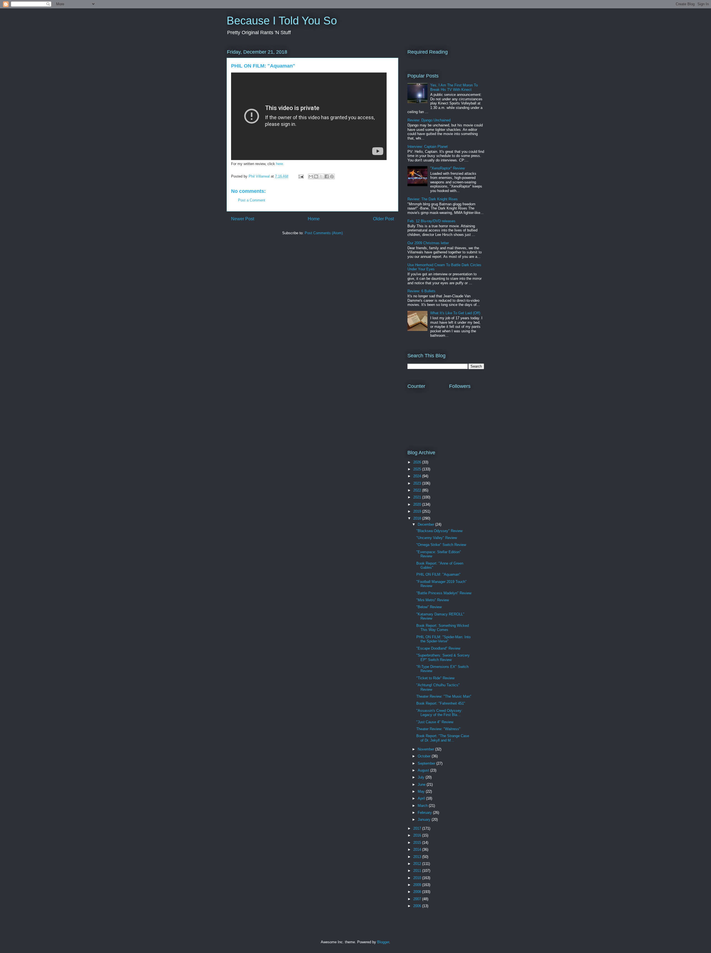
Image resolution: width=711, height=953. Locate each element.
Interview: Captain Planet (427, 146)
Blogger (383, 942)
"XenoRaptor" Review (447, 168)
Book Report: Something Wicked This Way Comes (442, 627)
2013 (417, 857)
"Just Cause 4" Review (434, 722)
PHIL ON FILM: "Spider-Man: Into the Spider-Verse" (443, 639)
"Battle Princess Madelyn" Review (443, 593)
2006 (417, 906)
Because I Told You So (282, 20)
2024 (417, 476)
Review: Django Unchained (428, 120)
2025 (417, 469)
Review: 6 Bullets (421, 291)
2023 (417, 483)
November (426, 749)
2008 (417, 892)
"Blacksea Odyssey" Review (439, 531)
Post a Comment (251, 200)
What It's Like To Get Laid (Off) (455, 313)
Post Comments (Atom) (324, 233)
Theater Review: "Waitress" (438, 729)
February (425, 812)
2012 (417, 864)
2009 (417, 885)
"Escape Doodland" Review (438, 648)
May (422, 791)
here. (280, 164)
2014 (417, 849)
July (421, 777)
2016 (417, 835)
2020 (417, 504)
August (424, 770)
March (423, 806)
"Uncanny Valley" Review (436, 538)
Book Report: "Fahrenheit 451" (440, 703)
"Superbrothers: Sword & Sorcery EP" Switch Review (443, 657)
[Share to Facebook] (326, 176)
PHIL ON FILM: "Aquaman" (438, 574)
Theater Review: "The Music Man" (443, 696)
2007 (417, 899)
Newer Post (242, 218)
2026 (417, 462)
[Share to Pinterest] (332, 176)
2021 (417, 497)
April (422, 798)
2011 (417, 871)
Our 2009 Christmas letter (428, 243)
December (426, 524)
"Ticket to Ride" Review (435, 678)
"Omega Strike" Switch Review (441, 545)
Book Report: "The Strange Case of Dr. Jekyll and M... (442, 738)
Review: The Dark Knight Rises (432, 199)
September (427, 763)
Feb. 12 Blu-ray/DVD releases (431, 221)
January (425, 819)
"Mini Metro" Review (432, 600)
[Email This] (311, 176)
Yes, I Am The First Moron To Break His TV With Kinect (454, 87)
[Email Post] (301, 176)
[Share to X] (321, 176)
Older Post (383, 218)
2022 (417, 490)
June (422, 784)
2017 (417, 828)
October (425, 756)
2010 (417, 878)
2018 (417, 518)
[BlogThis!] (316, 176)
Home (314, 218)
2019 (417, 511)
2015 (417, 842)
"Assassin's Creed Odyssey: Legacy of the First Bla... (439, 712)
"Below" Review (429, 607)
